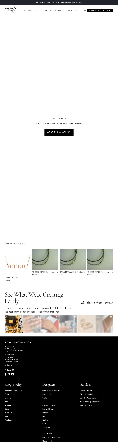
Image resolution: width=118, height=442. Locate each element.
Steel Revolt (47, 433)
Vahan (44, 401)
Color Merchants (49, 405)
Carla (44, 424)
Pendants (8, 420)
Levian (44, 416)
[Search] (85, 10)
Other (7, 409)
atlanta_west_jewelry (99, 302)
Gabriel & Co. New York (51, 390)
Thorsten (46, 427)
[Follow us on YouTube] (12, 374)
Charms (8, 398)
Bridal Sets (9, 412)
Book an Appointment (100, 10)
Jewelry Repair (86, 390)
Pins (6, 401)
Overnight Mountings (51, 437)
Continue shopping (59, 132)
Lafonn (45, 412)
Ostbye (45, 420)
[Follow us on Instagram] (8, 374)
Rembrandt (46, 394)
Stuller (45, 398)
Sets (6, 416)
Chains (7, 394)
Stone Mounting (86, 394)
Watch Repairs (86, 405)
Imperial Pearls (48, 409)
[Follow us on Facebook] (5, 374)
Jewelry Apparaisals (88, 398)
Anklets (8, 405)
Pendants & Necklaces (14, 390)
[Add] (27, 271)
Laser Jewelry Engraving (90, 401)
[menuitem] (76, 10)
